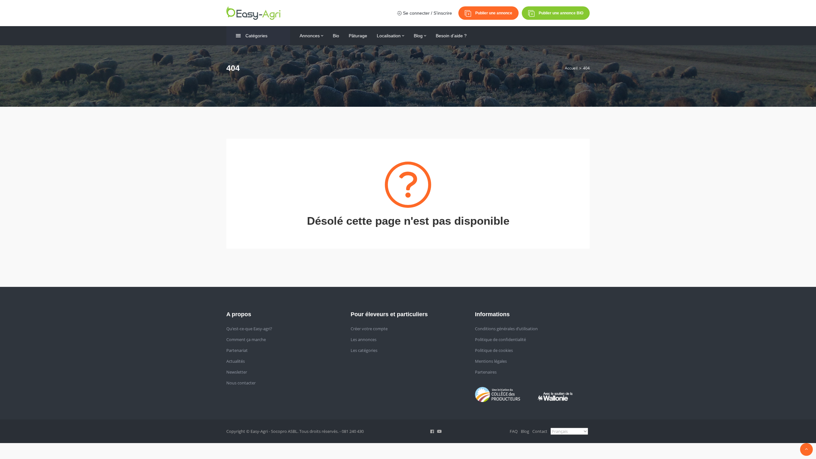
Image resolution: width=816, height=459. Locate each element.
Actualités (235, 361)
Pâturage (358, 35)
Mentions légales (491, 361)
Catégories (256, 35)
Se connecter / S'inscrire (427, 13)
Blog (419, 35)
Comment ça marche (246, 339)
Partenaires (486, 372)
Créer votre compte (369, 329)
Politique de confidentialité (500, 339)
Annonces (310, 35)
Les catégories (364, 350)
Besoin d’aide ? (451, 35)
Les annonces (363, 339)
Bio (336, 35)
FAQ (514, 431)
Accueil (571, 68)
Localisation (389, 35)
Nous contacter (241, 383)
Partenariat (237, 350)
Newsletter (236, 372)
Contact (539, 431)
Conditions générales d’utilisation (506, 329)
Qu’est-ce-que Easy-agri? (249, 329)
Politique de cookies (494, 350)
